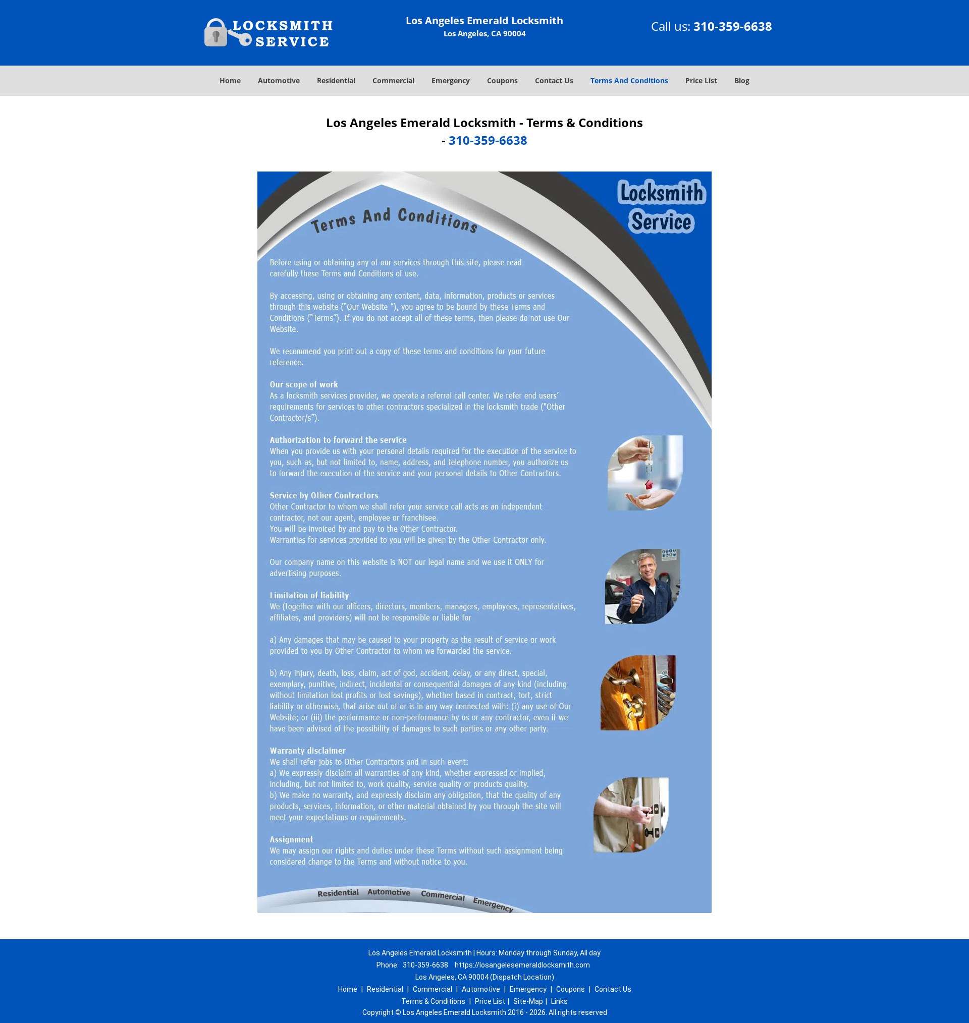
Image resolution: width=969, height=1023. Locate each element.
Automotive (279, 80)
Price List (701, 80)
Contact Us (554, 80)
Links (559, 1001)
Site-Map (528, 1001)
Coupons (502, 80)
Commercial (393, 80)
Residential (336, 80)
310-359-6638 (732, 26)
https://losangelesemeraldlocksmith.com (522, 965)
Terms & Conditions (433, 1001)
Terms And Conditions (629, 80)
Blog (741, 80)
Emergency (451, 80)
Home (230, 80)
